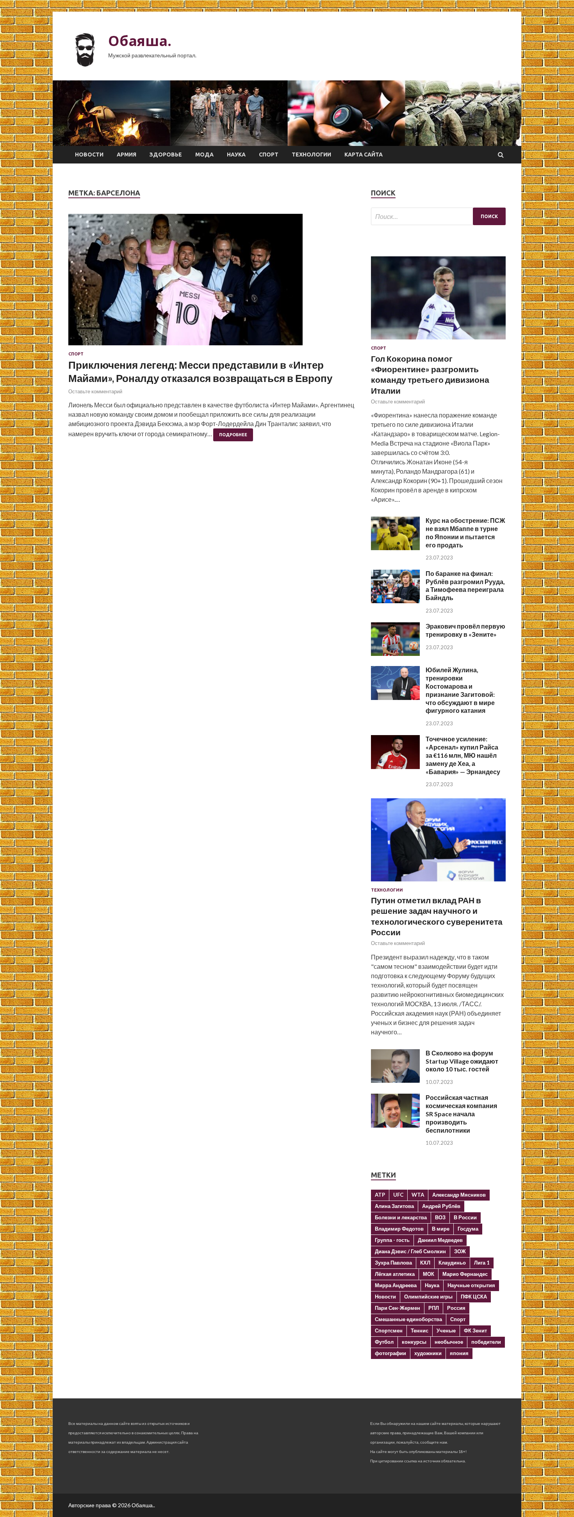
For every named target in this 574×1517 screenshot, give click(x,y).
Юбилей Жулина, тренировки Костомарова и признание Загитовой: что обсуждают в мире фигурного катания (460, 690)
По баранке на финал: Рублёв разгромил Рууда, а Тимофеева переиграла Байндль (465, 585)
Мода (204, 154)
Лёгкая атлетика (395, 1274)
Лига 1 (482, 1262)
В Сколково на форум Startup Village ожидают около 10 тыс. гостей (462, 1061)
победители (486, 1342)
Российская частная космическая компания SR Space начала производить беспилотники (461, 1113)
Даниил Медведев (440, 1240)
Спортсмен (389, 1330)
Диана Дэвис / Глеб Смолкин (410, 1251)
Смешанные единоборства (408, 1319)
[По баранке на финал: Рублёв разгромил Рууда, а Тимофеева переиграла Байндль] (395, 600)
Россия (456, 1308)
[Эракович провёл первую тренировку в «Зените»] (395, 653)
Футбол (384, 1342)
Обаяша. (139, 40)
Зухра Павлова (393, 1262)
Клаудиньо (452, 1262)
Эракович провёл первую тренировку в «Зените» (465, 630)
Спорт (268, 154)
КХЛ (425, 1262)
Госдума (468, 1229)
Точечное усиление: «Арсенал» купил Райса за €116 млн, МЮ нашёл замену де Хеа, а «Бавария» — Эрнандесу (463, 755)
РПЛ (433, 1308)
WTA (418, 1195)
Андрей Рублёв (441, 1206)
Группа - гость (392, 1240)
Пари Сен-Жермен (397, 1308)
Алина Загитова (394, 1206)
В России (465, 1217)
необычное (449, 1342)
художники (428, 1353)
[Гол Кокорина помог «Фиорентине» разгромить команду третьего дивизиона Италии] (438, 341)
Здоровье (166, 154)
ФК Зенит (475, 1330)
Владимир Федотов (399, 1229)
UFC (398, 1195)
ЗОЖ (460, 1251)
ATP (380, 1195)
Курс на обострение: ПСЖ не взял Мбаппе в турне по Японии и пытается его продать (465, 532)
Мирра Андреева (396, 1285)
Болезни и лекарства (401, 1217)
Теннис (419, 1330)
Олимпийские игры (428, 1296)
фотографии (390, 1353)
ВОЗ (440, 1217)
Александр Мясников (459, 1195)
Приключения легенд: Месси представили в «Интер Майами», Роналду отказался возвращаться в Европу (200, 371)
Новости (89, 154)
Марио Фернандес (465, 1274)
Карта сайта (363, 154)
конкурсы (414, 1342)
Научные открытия (471, 1285)
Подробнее (233, 434)
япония (459, 1353)
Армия (126, 154)
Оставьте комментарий (95, 391)
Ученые (446, 1330)
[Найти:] (438, 216)
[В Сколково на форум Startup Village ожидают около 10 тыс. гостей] (395, 1080)
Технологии (311, 154)
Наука (236, 154)
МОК (428, 1274)
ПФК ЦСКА (474, 1296)
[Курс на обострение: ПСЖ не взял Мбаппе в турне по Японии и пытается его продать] (395, 547)
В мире (440, 1229)
